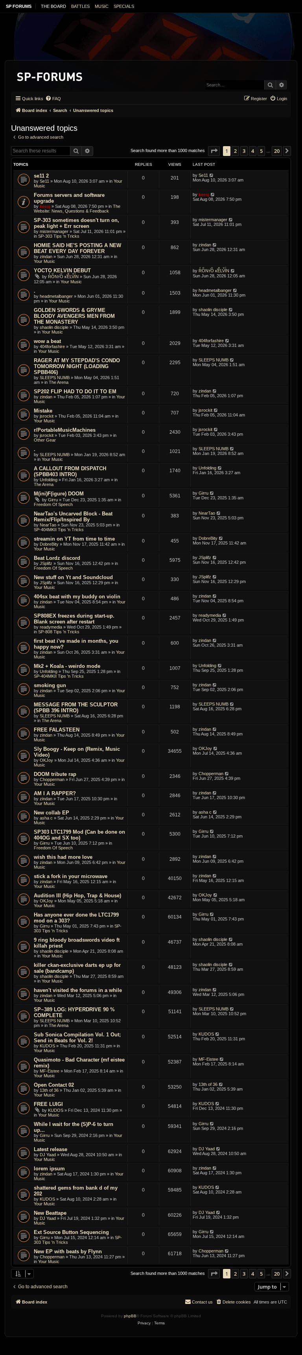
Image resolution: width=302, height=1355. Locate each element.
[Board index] (50, 75)
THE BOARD (53, 6)
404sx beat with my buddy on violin (77, 597)
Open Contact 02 (54, 1085)
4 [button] (252, 150)
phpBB (130, 1316)
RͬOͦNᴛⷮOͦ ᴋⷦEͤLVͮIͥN (63, 276)
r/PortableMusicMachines (65, 430)
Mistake (43, 411)
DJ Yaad (48, 1154)
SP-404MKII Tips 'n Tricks (59, 529)
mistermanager (54, 231)
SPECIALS (124, 6)
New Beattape (50, 1213)
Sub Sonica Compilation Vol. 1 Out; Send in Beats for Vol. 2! (77, 1037)
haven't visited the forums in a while (78, 990)
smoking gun (50, 685)
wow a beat (47, 341)
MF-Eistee (49, 1071)
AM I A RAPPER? (55, 793)
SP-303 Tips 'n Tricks (58, 236)
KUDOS (47, 1045)
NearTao (48, 525)
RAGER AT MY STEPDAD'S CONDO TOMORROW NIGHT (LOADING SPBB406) (77, 366)
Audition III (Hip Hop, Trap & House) (77, 895)
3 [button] (244, 150)
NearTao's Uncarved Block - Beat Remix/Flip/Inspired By (73, 517)
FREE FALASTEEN (56, 730)
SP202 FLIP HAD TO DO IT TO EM (75, 391)
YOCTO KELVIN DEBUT (62, 270)
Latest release (50, 1149)
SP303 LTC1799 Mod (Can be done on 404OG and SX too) (79, 835)
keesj (45, 206)
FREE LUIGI (48, 1104)
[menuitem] (53, 98)
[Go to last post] (211, 175)
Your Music (44, 261)
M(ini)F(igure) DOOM (59, 494)
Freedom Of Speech (53, 504)
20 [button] (277, 150)
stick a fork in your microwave (70, 876)
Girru (53, 499)
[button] (214, 151)
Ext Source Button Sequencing (71, 1232)
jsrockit (46, 416)
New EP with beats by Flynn (68, 1251)
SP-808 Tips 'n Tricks (58, 631)
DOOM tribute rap (55, 774)
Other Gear (45, 440)
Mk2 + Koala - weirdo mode (67, 666)
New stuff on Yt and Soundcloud (73, 577)
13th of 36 (49, 1090)
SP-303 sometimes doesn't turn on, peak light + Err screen (76, 223)
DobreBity (49, 544)
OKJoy (46, 760)
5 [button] (261, 150)
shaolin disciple (54, 327)
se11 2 (41, 176)
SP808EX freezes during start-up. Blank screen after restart (74, 619)
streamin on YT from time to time (74, 539)
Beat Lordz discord (57, 558)
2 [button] (235, 150)
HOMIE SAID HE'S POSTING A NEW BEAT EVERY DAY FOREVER (77, 248)
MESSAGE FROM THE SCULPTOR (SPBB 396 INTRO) (76, 707)
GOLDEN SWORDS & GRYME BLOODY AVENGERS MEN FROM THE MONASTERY (74, 316)
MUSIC (102, 6)
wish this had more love (63, 857)
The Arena (58, 382)
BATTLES (80, 6)
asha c (46, 818)
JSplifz (46, 563)
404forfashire (52, 346)
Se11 (44, 181)
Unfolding (48, 479)
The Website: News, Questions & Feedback (77, 208)
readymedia (51, 627)
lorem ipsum (49, 1169)
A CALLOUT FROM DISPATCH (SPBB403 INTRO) (70, 471)
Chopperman (52, 779)
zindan (46, 256)
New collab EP (51, 813)
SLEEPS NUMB (55, 377)
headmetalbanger (56, 296)
